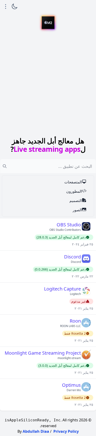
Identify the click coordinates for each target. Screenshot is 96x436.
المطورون (74, 191)
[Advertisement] (48, 84)
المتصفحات (73, 182)
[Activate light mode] (14, 6)
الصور (77, 209)
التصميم (75, 200)
